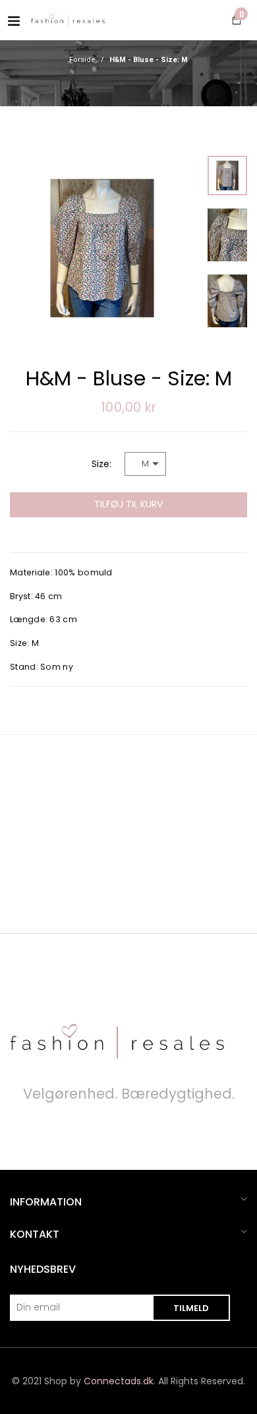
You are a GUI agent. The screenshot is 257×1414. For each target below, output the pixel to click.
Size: (101, 463)
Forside (82, 60)
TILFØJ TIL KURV (128, 504)
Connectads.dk (119, 1381)
